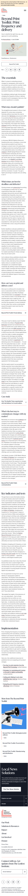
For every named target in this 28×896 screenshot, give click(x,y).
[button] (26, 2)
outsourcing (16, 187)
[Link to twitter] (3, 882)
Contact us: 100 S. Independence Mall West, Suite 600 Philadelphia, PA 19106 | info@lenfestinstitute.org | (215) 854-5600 (13, 851)
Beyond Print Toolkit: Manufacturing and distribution (14, 752)
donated (17, 294)
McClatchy (13, 116)
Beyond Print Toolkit (14, 64)
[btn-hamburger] (25, 10)
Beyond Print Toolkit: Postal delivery (11, 313)
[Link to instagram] (13, 882)
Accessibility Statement (7, 847)
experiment (17, 340)
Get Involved (6, 837)
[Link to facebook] (18, 882)
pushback (21, 419)
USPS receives (17, 328)
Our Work (5, 822)
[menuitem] (7, 70)
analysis (3, 152)
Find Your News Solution (11, 789)
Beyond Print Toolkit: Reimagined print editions (15, 734)
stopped (3, 125)
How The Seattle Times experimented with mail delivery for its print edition (12, 402)
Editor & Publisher (9, 457)
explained (4, 208)
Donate (4, 803)
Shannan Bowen (7, 39)
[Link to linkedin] (8, 882)
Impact (4, 829)
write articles (19, 433)
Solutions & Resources (10, 826)
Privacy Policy (4, 844)
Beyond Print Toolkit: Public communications (9, 484)
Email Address (7, 871)
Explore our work (6, 798)
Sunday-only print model (8, 553)
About (3, 833)
